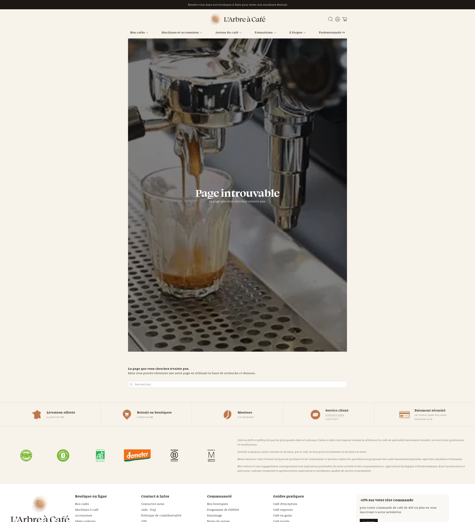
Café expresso (283, 510)
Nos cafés (137, 32)
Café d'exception (285, 504)
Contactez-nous (334, 414)
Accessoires (83, 515)
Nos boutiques (217, 504)
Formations (264, 32)
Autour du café (226, 32)
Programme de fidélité (223, 510)
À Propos (295, 32)
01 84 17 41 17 (331, 419)
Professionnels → (332, 32)
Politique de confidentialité (161, 515)
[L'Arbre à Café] (237, 24)
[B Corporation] (174, 455)
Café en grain (282, 515)
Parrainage (214, 515)
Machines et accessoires (180, 32)
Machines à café (87, 510)
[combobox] (237, 384)
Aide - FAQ (148, 510)
